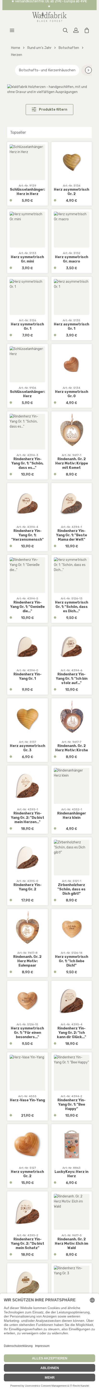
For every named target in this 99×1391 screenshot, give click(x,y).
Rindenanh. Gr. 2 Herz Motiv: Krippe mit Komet (71, 463)
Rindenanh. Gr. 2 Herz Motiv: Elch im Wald (71, 1243)
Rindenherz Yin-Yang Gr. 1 (27, 676)
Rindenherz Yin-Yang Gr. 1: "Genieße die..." (27, 606)
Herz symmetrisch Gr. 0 (71, 394)
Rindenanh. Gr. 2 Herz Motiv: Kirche (71, 748)
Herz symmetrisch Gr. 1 (27, 326)
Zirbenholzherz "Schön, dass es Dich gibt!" (71, 889)
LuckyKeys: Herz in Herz (71, 1174)
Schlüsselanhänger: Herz (27, 394)
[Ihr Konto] (76, 30)
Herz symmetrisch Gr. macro (71, 259)
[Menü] (12, 30)
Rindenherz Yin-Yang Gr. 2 (27, 887)
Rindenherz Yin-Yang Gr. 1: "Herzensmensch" (27, 535)
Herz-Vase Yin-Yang (27, 1100)
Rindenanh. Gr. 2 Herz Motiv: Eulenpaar (27, 961)
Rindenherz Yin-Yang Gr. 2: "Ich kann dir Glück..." (71, 1032)
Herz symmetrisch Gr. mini (27, 259)
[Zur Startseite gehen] (49, 17)
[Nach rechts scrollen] (88, 70)
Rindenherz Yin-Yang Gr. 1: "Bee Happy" (71, 1104)
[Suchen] (65, 30)
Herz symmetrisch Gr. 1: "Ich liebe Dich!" (71, 961)
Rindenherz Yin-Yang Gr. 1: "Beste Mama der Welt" (71, 535)
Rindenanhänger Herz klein (71, 815)
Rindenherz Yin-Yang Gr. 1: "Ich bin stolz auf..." (71, 678)
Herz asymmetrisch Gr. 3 (27, 748)
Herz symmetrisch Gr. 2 (27, 1174)
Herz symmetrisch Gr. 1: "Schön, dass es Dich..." (71, 606)
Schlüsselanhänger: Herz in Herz (27, 192)
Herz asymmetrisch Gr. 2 (71, 192)
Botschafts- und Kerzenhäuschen (47, 70)
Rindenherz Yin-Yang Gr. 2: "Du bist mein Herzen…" (27, 817)
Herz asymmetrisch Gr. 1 (71, 326)
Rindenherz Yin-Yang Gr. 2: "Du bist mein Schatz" (27, 1243)
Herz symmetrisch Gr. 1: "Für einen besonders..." (27, 1032)
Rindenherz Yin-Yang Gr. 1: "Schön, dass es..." (27, 463)
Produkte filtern (52, 110)
